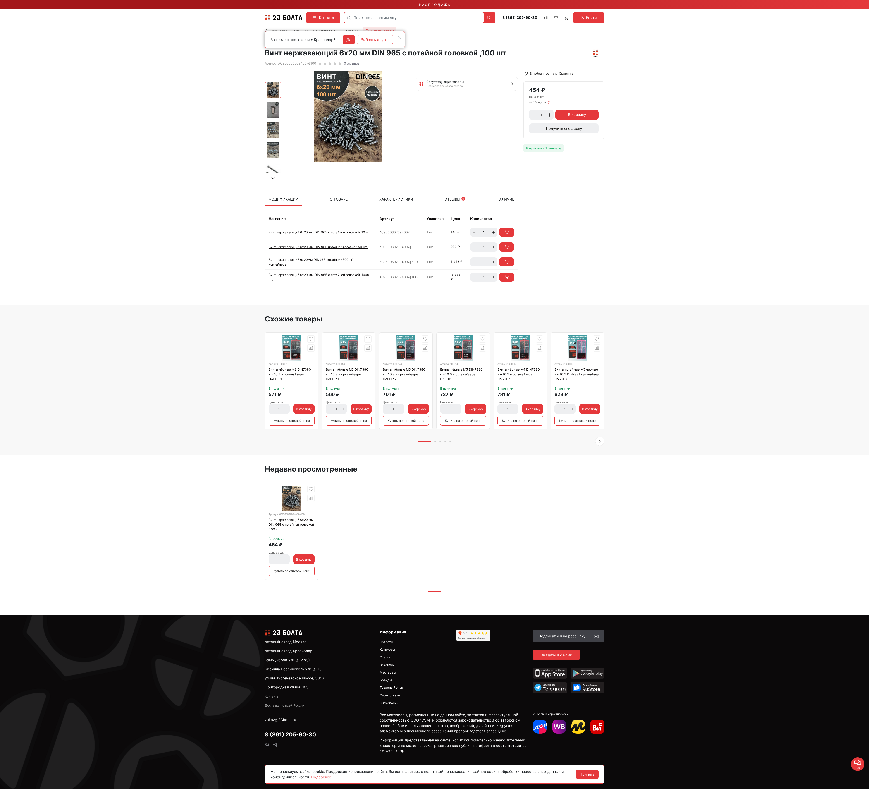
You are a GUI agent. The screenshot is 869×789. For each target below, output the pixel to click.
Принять (587, 774)
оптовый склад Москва (285, 642)
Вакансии (387, 665)
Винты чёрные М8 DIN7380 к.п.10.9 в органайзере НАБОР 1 (290, 374)
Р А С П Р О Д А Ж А (434, 5)
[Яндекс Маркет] (578, 727)
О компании (389, 703)
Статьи (385, 657)
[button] (273, 178)
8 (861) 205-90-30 (519, 17)
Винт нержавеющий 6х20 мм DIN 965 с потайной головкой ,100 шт (291, 524)
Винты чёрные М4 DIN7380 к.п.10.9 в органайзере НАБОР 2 (518, 374)
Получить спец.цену (564, 128)
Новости (386, 642)
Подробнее (321, 777)
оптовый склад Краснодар (288, 651)
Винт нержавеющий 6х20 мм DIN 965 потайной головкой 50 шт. (318, 247)
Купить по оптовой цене (291, 420)
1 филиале (553, 148)
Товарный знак (391, 687)
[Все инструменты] (597, 727)
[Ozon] (540, 727)
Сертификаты (390, 695)
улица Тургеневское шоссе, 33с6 (294, 678)
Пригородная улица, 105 (286, 687)
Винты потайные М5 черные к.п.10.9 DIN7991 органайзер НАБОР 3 (576, 374)
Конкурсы (387, 649)
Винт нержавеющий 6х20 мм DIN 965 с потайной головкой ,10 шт (319, 232)
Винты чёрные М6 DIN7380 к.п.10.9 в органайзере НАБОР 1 (347, 374)
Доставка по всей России (284, 705)
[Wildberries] (559, 727)
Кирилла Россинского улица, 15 (293, 669)
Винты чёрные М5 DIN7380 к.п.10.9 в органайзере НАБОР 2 (404, 374)
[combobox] (414, 17)
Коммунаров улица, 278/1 (287, 660)
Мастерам (388, 672)
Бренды (386, 680)
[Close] (399, 38)
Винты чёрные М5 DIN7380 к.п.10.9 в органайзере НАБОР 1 (461, 374)
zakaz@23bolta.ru (280, 719)
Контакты (272, 696)
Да (348, 39)
